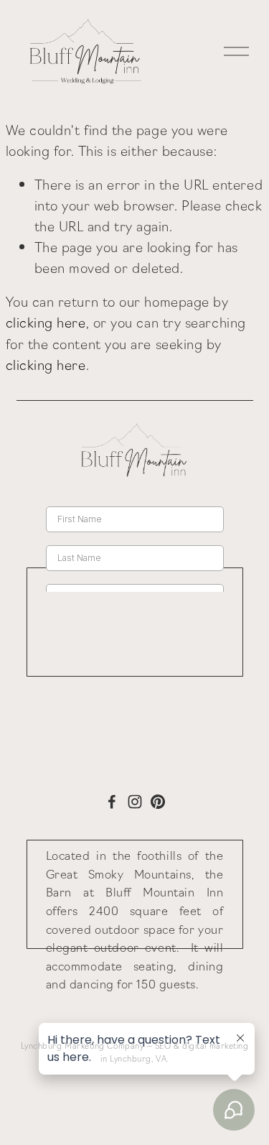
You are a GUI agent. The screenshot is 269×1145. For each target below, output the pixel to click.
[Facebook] (112, 801)
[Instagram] (135, 801)
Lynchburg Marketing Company (82, 1045)
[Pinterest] (158, 801)
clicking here (46, 321)
